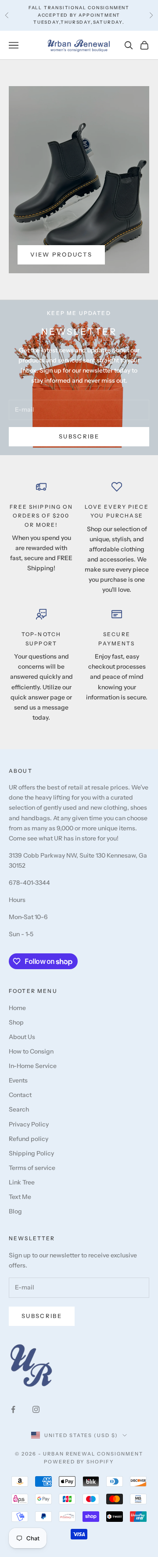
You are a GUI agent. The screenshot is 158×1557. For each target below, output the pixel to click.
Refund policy (28, 1139)
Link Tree (22, 1182)
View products (61, 254)
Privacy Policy (29, 1124)
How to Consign (31, 1051)
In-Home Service (33, 1066)
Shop (16, 1022)
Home (17, 1008)
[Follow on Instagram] (36, 1409)
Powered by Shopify (79, 1462)
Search (19, 1109)
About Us (22, 1037)
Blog (15, 1211)
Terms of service (32, 1168)
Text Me (20, 1197)
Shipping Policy (31, 1153)
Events (18, 1080)
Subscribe (79, 436)
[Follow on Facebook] (13, 1409)
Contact (20, 1095)
